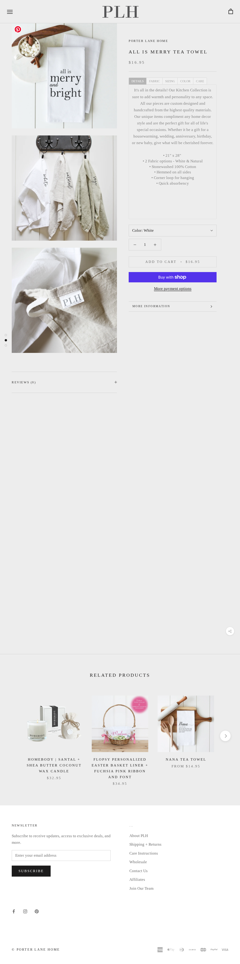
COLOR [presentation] (185, 81)
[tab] (137, 80)
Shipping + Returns (145, 844)
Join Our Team (141, 888)
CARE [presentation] (200, 81)
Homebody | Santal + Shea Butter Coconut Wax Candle (54, 765)
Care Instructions (143, 853)
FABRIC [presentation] (154, 81)
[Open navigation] (10, 11)
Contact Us (138, 871)
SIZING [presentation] (170, 81)
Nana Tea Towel (186, 759)
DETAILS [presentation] (137, 81)
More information (151, 306)
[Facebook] (14, 911)
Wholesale (138, 862)
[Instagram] (25, 911)
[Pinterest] (37, 911)
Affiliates (137, 879)
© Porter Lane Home (36, 949)
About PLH (138, 835)
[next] (225, 736)
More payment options (172, 288)
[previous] (14, 736)
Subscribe (31, 871)
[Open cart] (231, 11)
